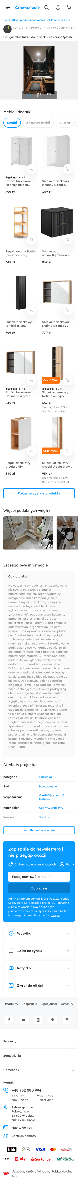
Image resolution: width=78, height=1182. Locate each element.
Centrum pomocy (24, 1136)
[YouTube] (24, 1020)
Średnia (44, 817)
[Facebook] (9, 1020)
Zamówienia (12, 1055)
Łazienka (45, 777)
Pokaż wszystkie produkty (39, 493)
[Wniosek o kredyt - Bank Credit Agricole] (65, 1158)
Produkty (11, 1004)
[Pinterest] (52, 1020)
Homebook (11, 1070)
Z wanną (45, 795)
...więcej (55, 915)
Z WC (57, 795)
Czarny (44, 808)
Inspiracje (29, 1004)
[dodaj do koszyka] (32, 169)
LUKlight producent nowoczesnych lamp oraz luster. (44, 27)
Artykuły (67, 1004)
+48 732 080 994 (26, 1090)
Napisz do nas (22, 1127)
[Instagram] (38, 1020)
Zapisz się (39, 888)
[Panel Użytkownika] (58, 7)
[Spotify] (67, 1020)
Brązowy (57, 808)
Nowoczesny (48, 786)
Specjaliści (49, 1004)
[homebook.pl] (27, 7)
